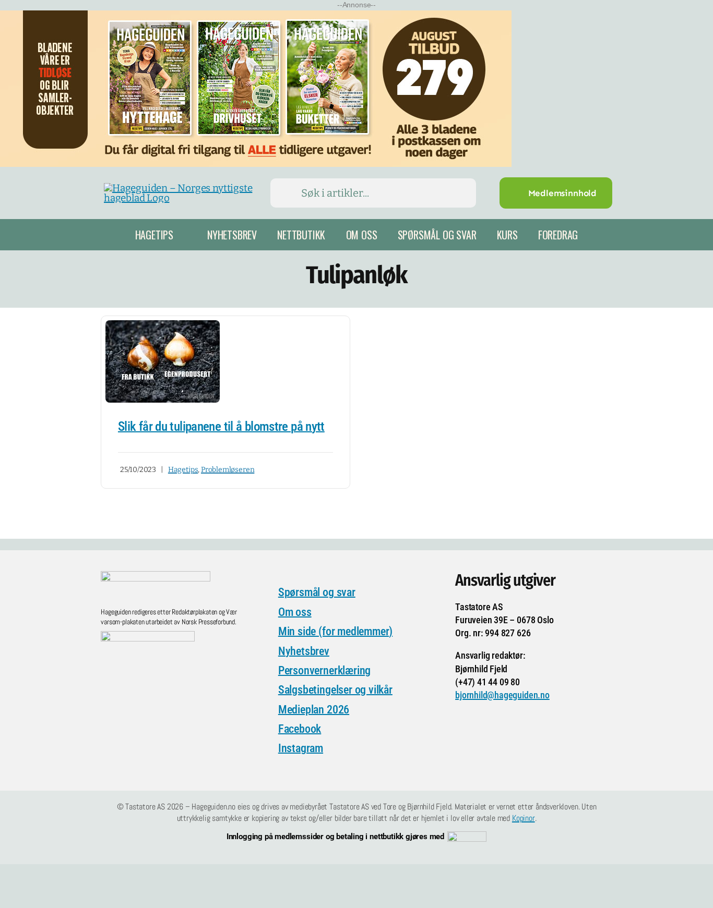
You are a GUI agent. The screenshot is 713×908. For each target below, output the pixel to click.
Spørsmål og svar (316, 592)
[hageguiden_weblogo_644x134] (155, 576)
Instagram (300, 748)
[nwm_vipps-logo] (466, 836)
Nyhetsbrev (303, 651)
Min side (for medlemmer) (335, 631)
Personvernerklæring (324, 670)
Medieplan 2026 (313, 709)
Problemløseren (227, 469)
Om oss (295, 612)
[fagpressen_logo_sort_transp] (148, 636)
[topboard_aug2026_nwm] (256, 17)
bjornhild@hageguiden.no (502, 694)
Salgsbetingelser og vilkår (335, 689)
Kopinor (523, 818)
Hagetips (183, 469)
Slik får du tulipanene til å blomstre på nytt (221, 426)
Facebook (299, 728)
